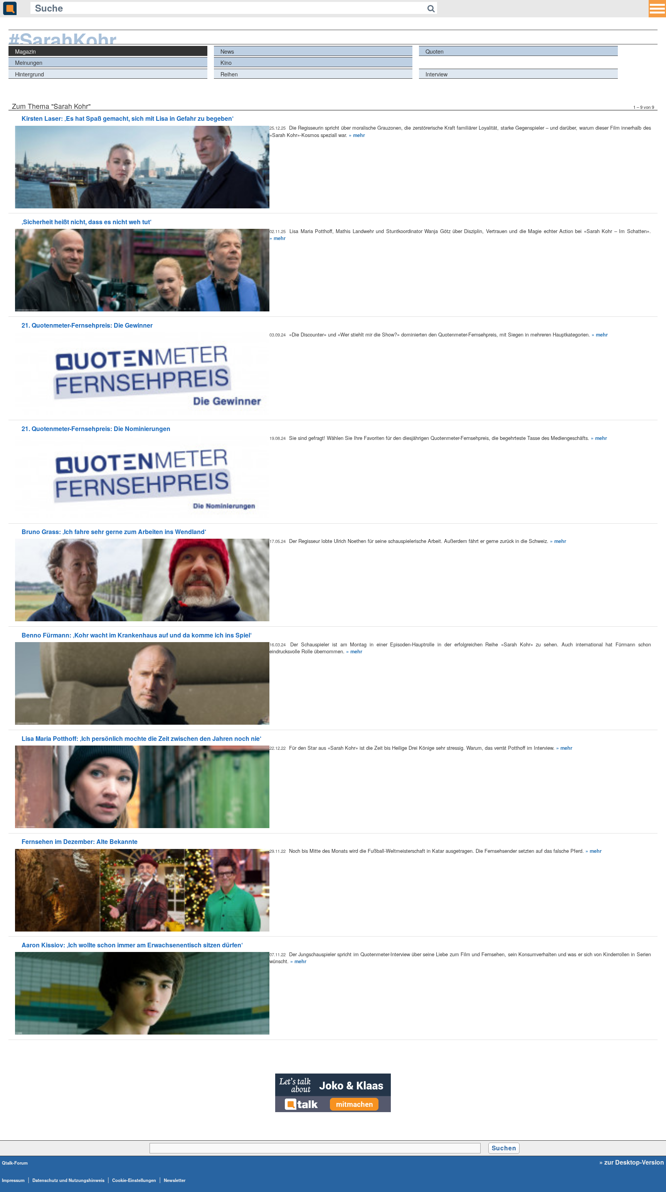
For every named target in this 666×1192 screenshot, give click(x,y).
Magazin (25, 51)
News (227, 51)
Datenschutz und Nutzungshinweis (68, 1180)
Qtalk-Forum (15, 1163)
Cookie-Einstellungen (134, 1180)
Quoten (435, 51)
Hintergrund (29, 74)
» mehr (357, 135)
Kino (226, 62)
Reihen (229, 74)
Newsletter (174, 1180)
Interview (436, 74)
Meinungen (28, 62)
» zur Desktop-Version (631, 1162)
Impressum (13, 1180)
